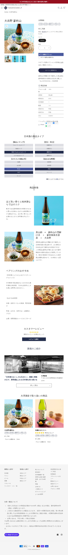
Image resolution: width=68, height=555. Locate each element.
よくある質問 (39, 494)
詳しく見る (34, 385)
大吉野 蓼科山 (9, 430)
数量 (39, 44)
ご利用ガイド (39, 489)
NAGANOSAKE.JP (36, 549)
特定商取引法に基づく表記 (56, 470)
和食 (49, 169)
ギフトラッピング (40, 491)
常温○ (18, 169)
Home (6, 12)
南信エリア (23, 481)
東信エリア (23, 475)
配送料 (44, 31)
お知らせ (37, 486)
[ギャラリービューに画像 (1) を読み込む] (8, 59)
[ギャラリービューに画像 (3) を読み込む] (23, 59)
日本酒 (6, 473)
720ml (42, 40)
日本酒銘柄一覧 (39, 474)
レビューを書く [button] (34, 339)
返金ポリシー (54, 483)
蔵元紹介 (37, 472)
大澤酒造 (41, 20)
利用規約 (53, 474)
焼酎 (5, 481)
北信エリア (23, 473)
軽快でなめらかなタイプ (19, 152)
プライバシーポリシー (56, 477)
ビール (6, 478)
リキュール (7, 483)
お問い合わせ (54, 486)
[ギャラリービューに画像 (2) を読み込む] (15, 59)
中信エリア (23, 478)
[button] (59, 8)
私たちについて (39, 469)
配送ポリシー (54, 481)
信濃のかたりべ (40, 430)
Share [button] (42, 124)
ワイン (6, 475)
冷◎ (18, 172)
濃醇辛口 (49, 152)
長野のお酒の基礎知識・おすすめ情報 (40, 479)
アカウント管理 (55, 488)
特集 (36, 484)
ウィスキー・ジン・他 (10, 486)
